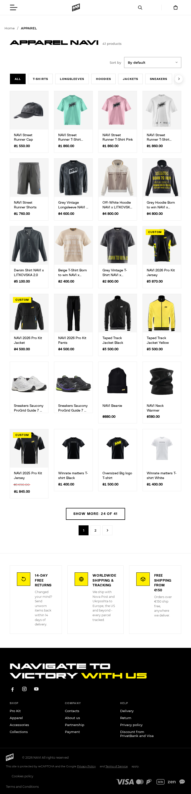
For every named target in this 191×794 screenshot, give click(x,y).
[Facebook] (12, 689)
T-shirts (40, 78)
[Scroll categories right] (179, 79)
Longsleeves (72, 78)
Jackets (130, 78)
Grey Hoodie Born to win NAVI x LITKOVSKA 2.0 (161, 207)
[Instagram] (24, 689)
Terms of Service (116, 766)
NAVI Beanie (112, 406)
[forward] (107, 530)
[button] (13, 7)
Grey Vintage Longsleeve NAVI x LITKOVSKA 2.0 (73, 207)
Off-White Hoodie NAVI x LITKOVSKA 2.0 (117, 207)
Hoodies (103, 78)
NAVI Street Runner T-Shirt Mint (69, 139)
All (18, 78)
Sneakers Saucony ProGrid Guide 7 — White (28, 410)
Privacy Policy (86, 766)
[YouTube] (36, 689)
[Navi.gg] (76, 7)
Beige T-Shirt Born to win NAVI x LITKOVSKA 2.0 (72, 275)
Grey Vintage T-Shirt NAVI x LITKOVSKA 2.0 (114, 275)
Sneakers (158, 78)
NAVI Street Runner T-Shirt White (158, 139)
